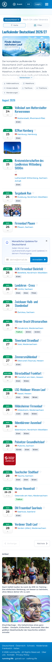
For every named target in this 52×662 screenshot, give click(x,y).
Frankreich (7, 648)
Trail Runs (28, 88)
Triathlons (43, 88)
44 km (37, 332)
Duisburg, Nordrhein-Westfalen (32, 197)
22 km (28, 332)
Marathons (29, 83)
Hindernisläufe (12, 88)
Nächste (41, 543)
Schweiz (31, 645)
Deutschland (8, 645)
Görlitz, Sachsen (25, 289)
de (28, 4)
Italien (16, 648)
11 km (34, 293)
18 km (34, 397)
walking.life (31, 658)
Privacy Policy (22, 655)
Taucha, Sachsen (25, 476)
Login (38, 4)
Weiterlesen (24, 78)
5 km (18, 138)
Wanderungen (12, 93)
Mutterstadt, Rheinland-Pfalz (31, 118)
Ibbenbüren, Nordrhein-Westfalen (31, 429)
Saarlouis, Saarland (26, 511)
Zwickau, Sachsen (26, 312)
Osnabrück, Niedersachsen (30, 328)
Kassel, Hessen (24, 393)
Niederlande (41, 645)
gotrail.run (20, 658)
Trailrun (19, 332)
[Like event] (16, 115)
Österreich (20, 645)
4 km (18, 414)
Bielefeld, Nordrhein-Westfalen (32, 272)
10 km (26, 381)
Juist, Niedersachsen (27, 344)
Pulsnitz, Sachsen (25, 446)
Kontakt (11, 655)
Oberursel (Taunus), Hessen (30, 360)
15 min (18, 450)
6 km (18, 122)
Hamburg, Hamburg (27, 134)
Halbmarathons (12, 83)
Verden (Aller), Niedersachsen (31, 528)
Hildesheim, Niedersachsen (30, 410)
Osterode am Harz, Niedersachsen (31, 495)
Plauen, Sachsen (25, 227)
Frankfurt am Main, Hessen (30, 377)
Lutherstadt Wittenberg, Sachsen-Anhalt (31, 179)
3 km (18, 293)
